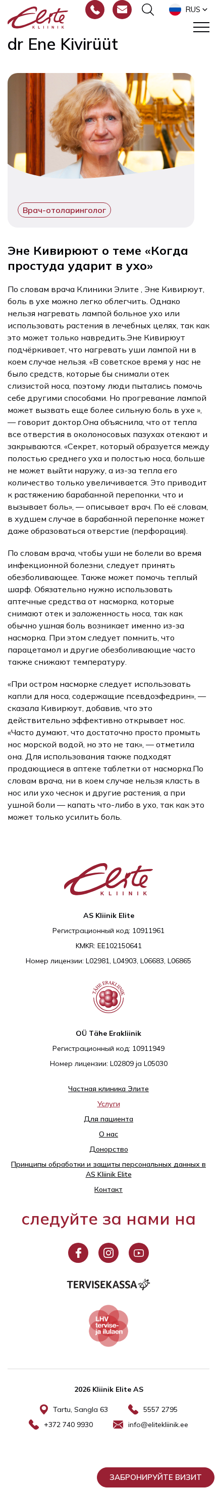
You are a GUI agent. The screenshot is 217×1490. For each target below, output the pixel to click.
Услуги (108, 1103)
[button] (189, 10)
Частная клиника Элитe (108, 1088)
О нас (108, 1134)
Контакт (108, 1189)
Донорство (108, 1149)
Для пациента (108, 1118)
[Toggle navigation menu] (201, 27)
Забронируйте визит (156, 1477)
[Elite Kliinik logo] (38, 17)
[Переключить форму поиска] (148, 10)
